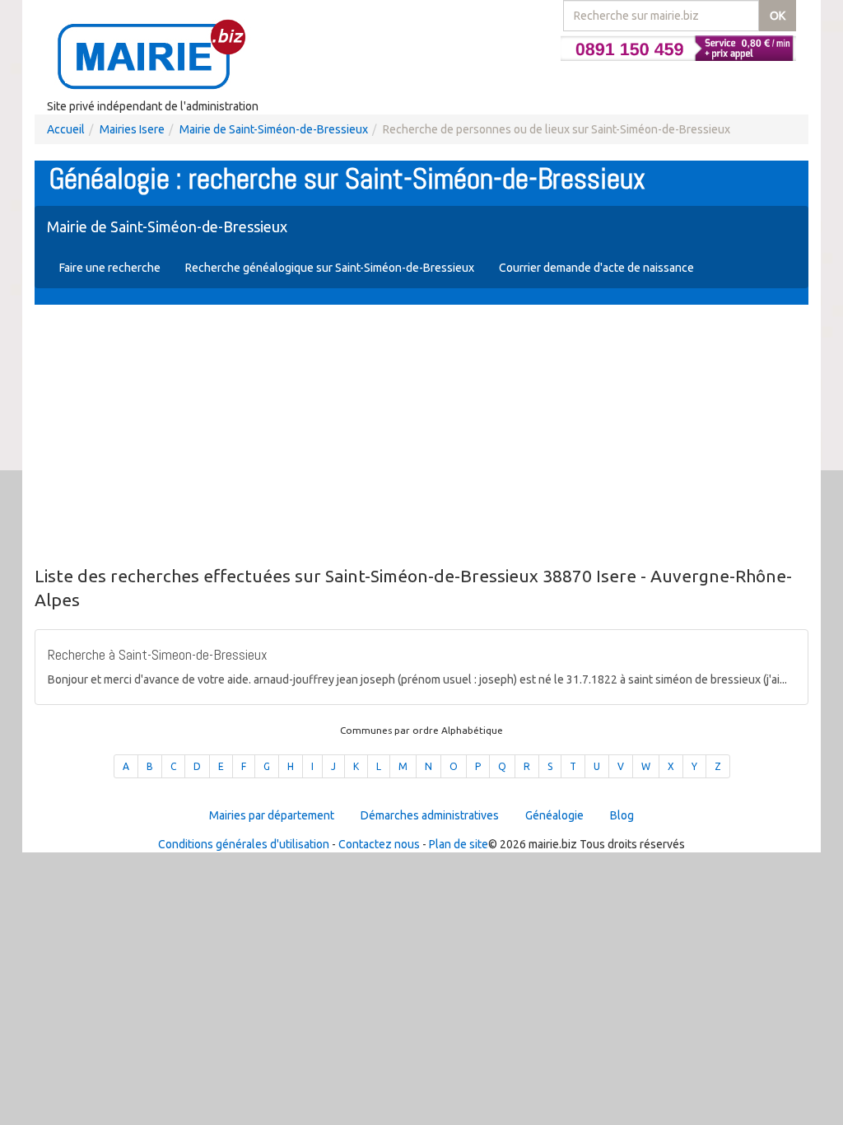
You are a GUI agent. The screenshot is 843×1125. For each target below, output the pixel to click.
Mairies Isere (132, 129)
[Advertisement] (421, 436)
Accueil (66, 129)
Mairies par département (271, 815)
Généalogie (554, 815)
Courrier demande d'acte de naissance (596, 267)
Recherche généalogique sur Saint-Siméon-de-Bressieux (329, 267)
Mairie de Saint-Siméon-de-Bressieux (273, 129)
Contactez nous (379, 844)
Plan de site (458, 844)
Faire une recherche (110, 267)
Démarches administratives (430, 815)
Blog (622, 815)
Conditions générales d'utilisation (243, 844)
